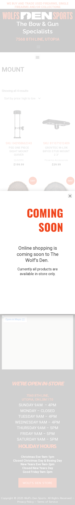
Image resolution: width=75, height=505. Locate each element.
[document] (37, 252)
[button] (70, 196)
